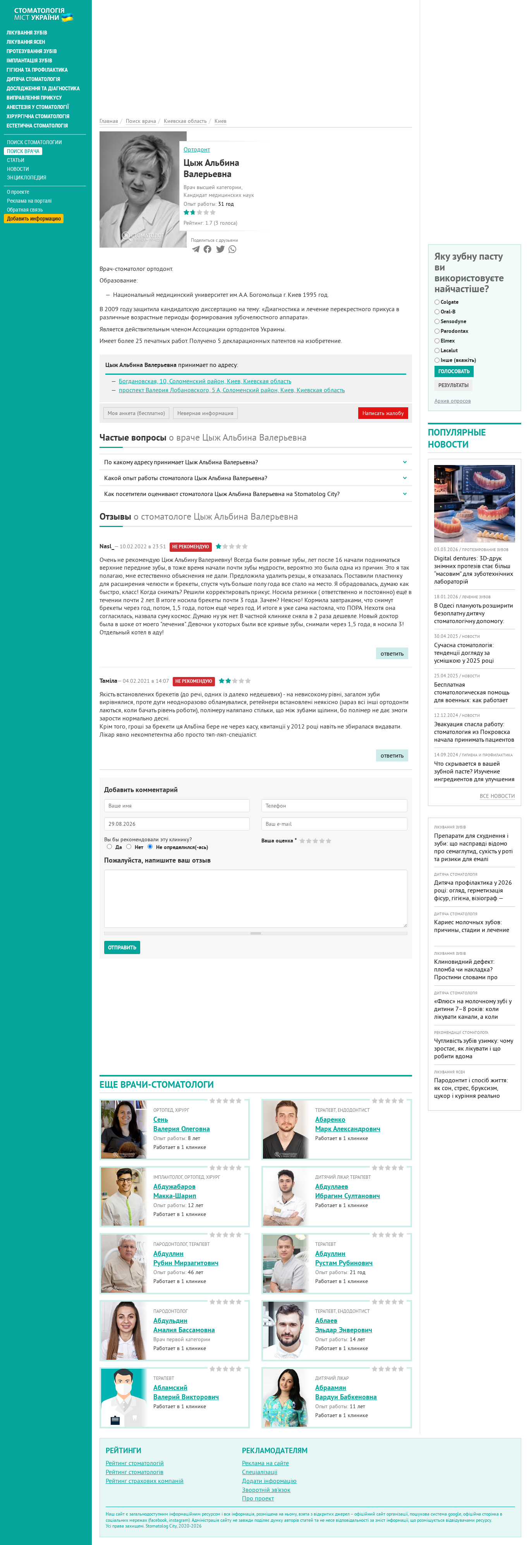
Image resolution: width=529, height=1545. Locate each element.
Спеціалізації (259, 1472)
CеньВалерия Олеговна (181, 1124)
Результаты (453, 385)
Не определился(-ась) (182, 847)
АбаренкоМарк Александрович (347, 1124)
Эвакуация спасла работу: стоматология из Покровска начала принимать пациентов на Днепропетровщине (474, 735)
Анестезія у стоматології (38, 107)
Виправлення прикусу (34, 98)
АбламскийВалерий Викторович (186, 1392)
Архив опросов (453, 400)
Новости (18, 168)
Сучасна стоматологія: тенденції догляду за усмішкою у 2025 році (464, 652)
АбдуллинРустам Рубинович (344, 1258)
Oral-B (448, 311)
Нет (139, 847)
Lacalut (449, 350)
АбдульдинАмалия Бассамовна (184, 1325)
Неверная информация (205, 413)
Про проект (258, 1498)
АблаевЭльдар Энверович (343, 1325)
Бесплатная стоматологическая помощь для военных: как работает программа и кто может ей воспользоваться (471, 699)
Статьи (15, 160)
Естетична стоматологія (37, 125)
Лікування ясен (26, 42)
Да (118, 847)
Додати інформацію (269, 1481)
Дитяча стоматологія (33, 79)
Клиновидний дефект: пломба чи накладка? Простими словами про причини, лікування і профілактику (466, 977)
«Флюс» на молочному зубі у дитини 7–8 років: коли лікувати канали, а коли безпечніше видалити (472, 1012)
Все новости (497, 795)
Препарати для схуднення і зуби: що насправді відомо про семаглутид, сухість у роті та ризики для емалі (473, 847)
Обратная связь (25, 209)
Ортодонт (197, 149)
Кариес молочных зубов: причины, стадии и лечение (471, 926)
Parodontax (454, 330)
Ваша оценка (279, 840)
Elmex (448, 340)
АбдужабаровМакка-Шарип (174, 1191)
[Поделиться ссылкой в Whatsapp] (232, 251)
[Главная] (48, 14)
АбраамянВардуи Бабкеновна (346, 1392)
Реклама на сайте (265, 1463)
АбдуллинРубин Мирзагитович (185, 1258)
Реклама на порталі (29, 200)
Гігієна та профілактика (37, 70)
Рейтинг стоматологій (135, 1463)
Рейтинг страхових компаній (145, 1481)
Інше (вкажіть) (458, 360)
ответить (392, 653)
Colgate (450, 301)
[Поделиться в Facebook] (207, 251)
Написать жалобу (383, 413)
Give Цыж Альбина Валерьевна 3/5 (316, 841)
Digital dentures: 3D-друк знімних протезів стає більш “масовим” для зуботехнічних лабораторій (473, 569)
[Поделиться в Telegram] (196, 251)
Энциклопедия (26, 177)
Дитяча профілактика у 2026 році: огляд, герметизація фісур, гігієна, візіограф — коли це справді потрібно (473, 893)
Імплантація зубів (29, 60)
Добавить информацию (34, 218)
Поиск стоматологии (34, 142)
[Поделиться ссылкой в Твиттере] (220, 251)
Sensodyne (453, 321)
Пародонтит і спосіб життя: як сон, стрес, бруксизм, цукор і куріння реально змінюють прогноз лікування (473, 1091)
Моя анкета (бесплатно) (136, 413)
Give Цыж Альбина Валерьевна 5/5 (329, 841)
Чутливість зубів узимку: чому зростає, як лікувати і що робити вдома (473, 1048)
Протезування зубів (32, 51)
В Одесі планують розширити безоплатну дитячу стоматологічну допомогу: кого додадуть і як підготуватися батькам (473, 620)
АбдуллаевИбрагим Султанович (347, 1191)
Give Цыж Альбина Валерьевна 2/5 (309, 841)
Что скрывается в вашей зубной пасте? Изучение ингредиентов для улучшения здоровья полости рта (474, 775)
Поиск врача (23, 151)
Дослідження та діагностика (43, 88)
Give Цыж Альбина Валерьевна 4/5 (322, 841)
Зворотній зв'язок (266, 1489)
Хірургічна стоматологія (38, 116)
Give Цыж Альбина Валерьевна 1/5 (302, 841)
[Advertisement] (256, 54)
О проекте (18, 191)
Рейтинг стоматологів (134, 1472)
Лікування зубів (27, 32)
